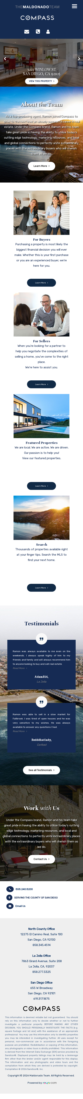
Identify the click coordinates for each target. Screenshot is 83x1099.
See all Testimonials (40, 770)
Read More (19, 668)
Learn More (40, 166)
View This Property (40, 70)
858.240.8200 (24, 889)
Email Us (20, 906)
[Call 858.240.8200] (38, 31)
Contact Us (40, 859)
